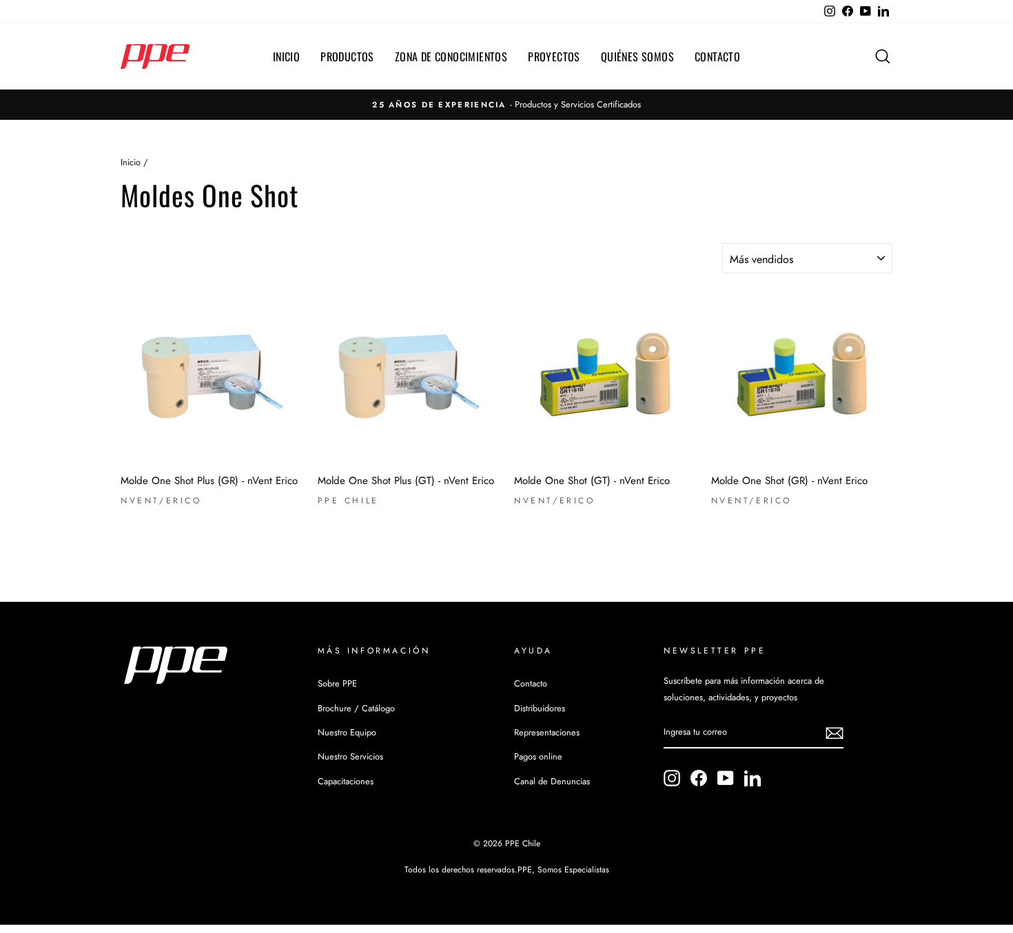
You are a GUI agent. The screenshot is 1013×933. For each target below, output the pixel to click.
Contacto (717, 56)
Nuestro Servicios (350, 756)
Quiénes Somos (637, 56)
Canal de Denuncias (552, 781)
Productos (347, 56)
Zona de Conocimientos (451, 56)
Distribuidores (539, 708)
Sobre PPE (337, 683)
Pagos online (538, 756)
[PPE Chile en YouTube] (725, 777)
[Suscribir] (834, 733)
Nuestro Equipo (347, 732)
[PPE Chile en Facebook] (698, 777)
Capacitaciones (346, 781)
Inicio (286, 56)
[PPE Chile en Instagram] (672, 777)
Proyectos (554, 56)
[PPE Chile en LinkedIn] (752, 777)
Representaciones (547, 732)
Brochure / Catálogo (356, 708)
